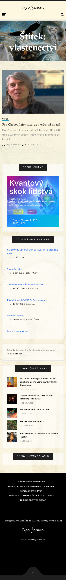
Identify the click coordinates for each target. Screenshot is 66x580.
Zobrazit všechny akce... (18, 331)
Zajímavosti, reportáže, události (27, 495)
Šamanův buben (15, 269)
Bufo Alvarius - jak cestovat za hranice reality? (39, 435)
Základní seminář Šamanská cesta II (25, 284)
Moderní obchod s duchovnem (35, 409)
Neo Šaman (33, 7)
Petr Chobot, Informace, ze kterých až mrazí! (31, 124)
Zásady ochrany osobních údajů (47, 520)
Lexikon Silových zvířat (33, 500)
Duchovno (49, 486)
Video (5, 119)
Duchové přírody (15, 315)
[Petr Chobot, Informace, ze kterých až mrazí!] (33, 92)
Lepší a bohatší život (31, 491)
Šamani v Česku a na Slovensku (24, 486)
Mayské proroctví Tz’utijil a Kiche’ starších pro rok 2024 (37, 397)
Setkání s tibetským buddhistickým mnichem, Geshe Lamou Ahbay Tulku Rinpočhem (38, 381)
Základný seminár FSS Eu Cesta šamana (27, 300)
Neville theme (27, 539)
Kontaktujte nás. (14, 354)
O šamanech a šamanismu (31, 482)
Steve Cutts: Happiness (32, 421)
